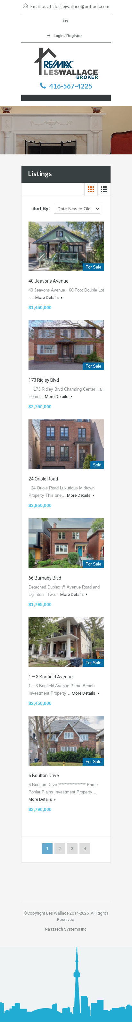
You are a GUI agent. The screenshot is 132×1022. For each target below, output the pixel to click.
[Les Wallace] (66, 63)
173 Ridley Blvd (44, 380)
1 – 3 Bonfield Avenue (51, 676)
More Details (47, 297)
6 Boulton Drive (44, 775)
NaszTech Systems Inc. (66, 929)
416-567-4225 (70, 86)
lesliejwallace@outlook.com (82, 6)
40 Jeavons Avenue (49, 281)
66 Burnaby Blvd (45, 578)
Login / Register (68, 36)
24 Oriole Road (43, 478)
